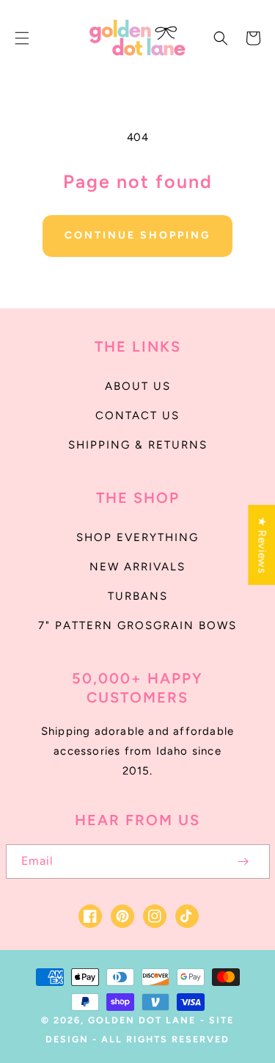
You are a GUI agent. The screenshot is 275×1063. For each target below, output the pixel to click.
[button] (22, 38)
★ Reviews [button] (261, 545)
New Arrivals (137, 566)
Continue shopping (137, 235)
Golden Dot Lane (142, 1020)
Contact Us (137, 415)
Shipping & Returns (138, 444)
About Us (138, 386)
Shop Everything (137, 537)
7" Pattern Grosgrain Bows (137, 625)
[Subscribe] (243, 861)
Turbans (138, 596)
